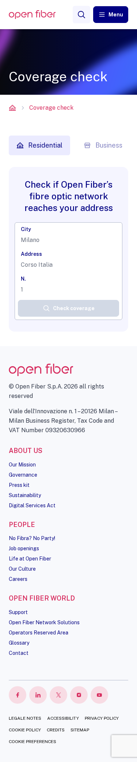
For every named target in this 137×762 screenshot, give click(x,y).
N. (23, 279)
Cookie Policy (25, 729)
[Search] (81, 14)
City (26, 229)
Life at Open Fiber (30, 559)
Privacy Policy (102, 718)
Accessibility (63, 718)
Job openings (24, 548)
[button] (110, 14)
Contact (18, 653)
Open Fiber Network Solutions (44, 622)
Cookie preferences (32, 741)
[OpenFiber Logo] (32, 14)
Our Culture (22, 569)
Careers (18, 579)
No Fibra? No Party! (32, 538)
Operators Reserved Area (38, 633)
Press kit (19, 485)
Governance (23, 475)
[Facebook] (17, 695)
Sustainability (25, 495)
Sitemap (80, 729)
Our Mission (22, 465)
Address (31, 254)
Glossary (19, 643)
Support (18, 612)
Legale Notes (25, 718)
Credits (56, 729)
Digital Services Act (32, 505)
